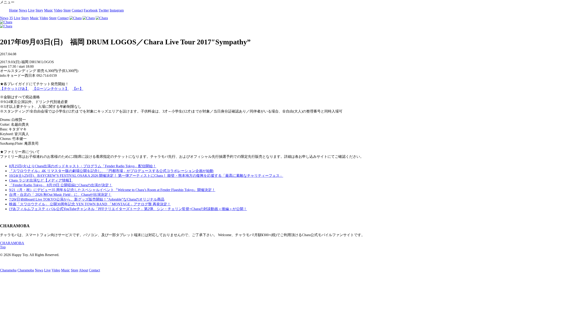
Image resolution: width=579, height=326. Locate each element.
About (83, 270)
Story (39, 10)
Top (3, 247)
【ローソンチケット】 (51, 89)
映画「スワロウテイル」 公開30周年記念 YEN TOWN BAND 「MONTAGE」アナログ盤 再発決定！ (90, 204)
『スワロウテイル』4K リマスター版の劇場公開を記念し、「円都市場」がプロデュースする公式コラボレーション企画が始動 (111, 171)
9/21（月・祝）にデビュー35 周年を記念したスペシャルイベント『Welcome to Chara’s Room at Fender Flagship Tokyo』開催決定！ (112, 190)
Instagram (117, 10)
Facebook (91, 10)
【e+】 (77, 89)
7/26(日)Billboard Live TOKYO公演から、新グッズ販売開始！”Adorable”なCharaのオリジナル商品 (86, 199)
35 (11, 18)
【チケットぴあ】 (14, 89)
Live (31, 10)
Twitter (104, 10)
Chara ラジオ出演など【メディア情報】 (41, 180)
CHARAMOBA (12, 243)
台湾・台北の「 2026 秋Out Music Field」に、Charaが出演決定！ (60, 195)
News (23, 10)
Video (58, 10)
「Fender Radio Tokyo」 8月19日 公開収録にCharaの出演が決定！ (60, 185)
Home (13, 10)
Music (48, 10)
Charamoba (8, 270)
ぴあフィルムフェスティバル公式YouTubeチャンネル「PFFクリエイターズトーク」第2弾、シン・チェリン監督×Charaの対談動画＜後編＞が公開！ (128, 209)
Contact (77, 10)
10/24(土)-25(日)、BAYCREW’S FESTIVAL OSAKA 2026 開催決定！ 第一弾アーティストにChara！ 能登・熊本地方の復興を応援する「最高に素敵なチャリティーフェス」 (146, 175)
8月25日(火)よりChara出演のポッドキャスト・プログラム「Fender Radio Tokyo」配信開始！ (82, 166)
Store (67, 10)
